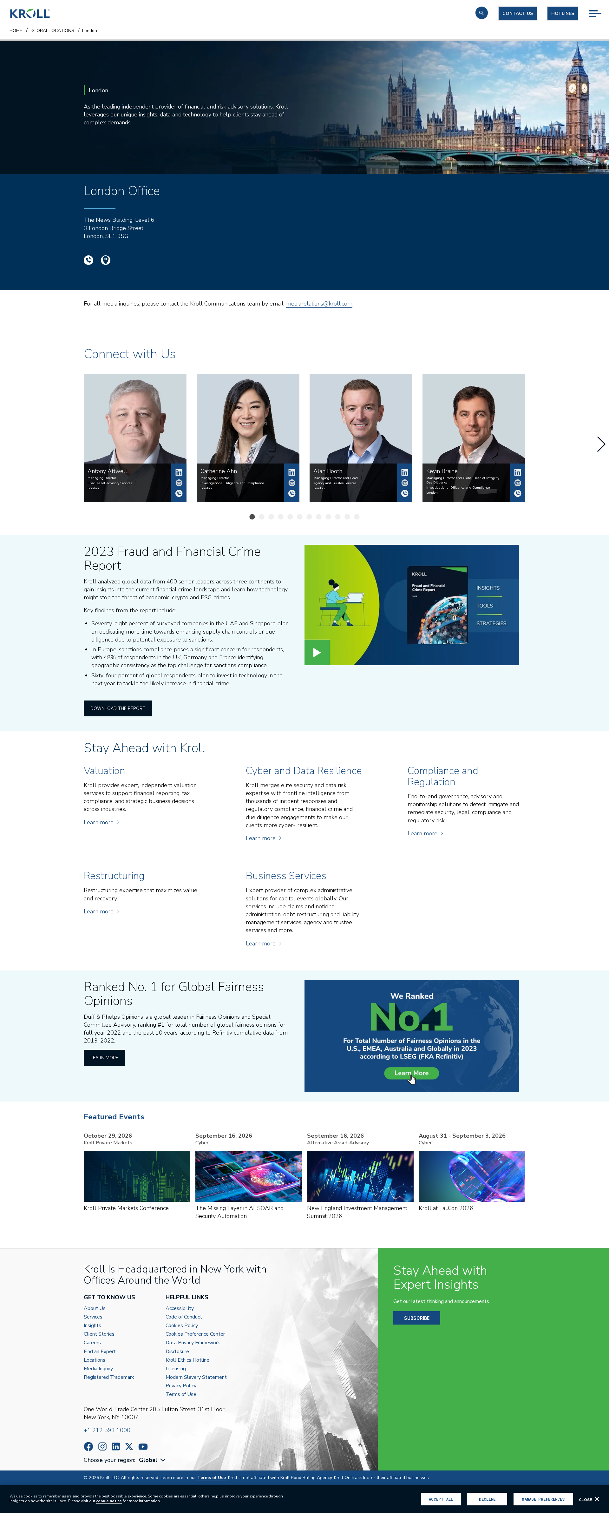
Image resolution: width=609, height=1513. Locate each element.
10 (339, 517)
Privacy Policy (181, 1386)
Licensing (176, 1369)
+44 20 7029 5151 (517, 493)
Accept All (441, 1499)
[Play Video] (317, 652)
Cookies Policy (182, 1326)
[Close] (596, 1499)
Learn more (99, 822)
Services (93, 1317)
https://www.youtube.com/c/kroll (143, 1447)
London (93, 488)
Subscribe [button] (416, 1318)
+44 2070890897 (404, 493)
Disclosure (177, 1352)
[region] (304, 1499)
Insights (92, 1326)
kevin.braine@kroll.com (517, 482)
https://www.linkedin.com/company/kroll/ (116, 1447)
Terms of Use (181, 1394)
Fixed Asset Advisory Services (110, 483)
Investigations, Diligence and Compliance (232, 483)
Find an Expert (100, 1352)
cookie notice (109, 1500)
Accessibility (180, 1309)
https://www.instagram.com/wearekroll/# (102, 1446)
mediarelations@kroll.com (319, 303)
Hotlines (562, 13)
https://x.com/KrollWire (129, 1446)
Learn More (104, 1057)
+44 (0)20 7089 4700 (88, 260)
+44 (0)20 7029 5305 (178, 493)
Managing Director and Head (335, 478)
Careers (92, 1343)
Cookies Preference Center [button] (195, 1334)
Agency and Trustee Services (335, 483)
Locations (94, 1360)
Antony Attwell (178, 472)
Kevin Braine (517, 472)
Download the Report (117, 708)
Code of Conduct (184, 1317)
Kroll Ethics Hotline (187, 1360)
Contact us (517, 13)
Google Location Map (105, 260)
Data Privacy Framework (193, 1343)
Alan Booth (404, 472)
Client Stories (99, 1334)
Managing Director (102, 478)
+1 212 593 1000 (107, 1430)
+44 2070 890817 (291, 493)
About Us (95, 1309)
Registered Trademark (109, 1377)
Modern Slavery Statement (196, 1377)
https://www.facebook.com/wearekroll (88, 1446)
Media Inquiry (98, 1369)
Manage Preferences (543, 1499)
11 (349, 517)
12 (358, 517)
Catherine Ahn (291, 472)
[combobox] (153, 1460)
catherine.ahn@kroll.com (291, 482)
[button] (481, 12)
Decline (487, 1499)
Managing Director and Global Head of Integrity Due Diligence (462, 480)
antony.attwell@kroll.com (178, 482)
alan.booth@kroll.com (404, 482)
